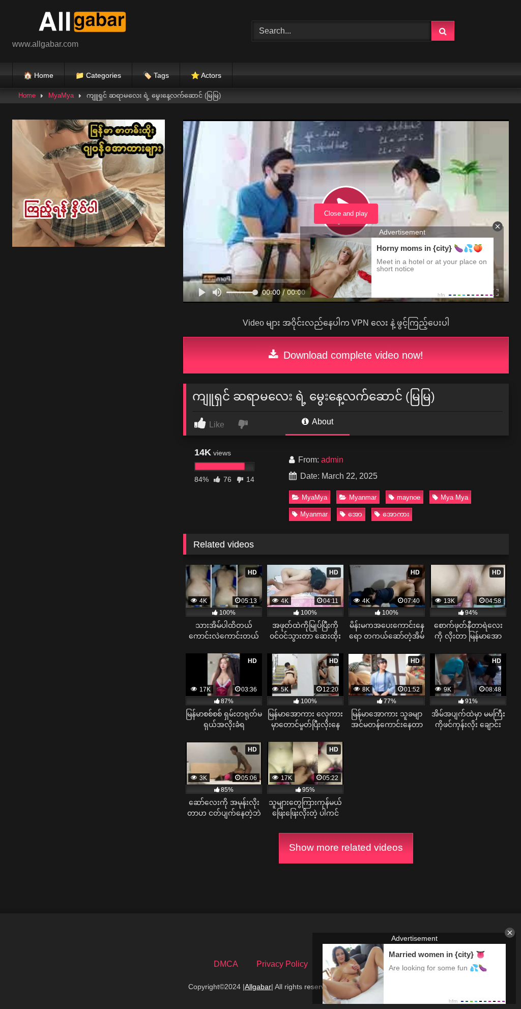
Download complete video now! (351, 355)
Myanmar (363, 497)
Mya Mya (454, 497)
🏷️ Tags (156, 75)
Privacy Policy (282, 964)
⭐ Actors (206, 75)
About (321, 421)
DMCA (226, 964)
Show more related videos (346, 847)
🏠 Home (38, 75)
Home (27, 95)
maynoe (408, 497)
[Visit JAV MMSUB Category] (88, 244)
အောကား (396, 514)
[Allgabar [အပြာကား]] (116, 23)
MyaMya (61, 95)
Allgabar (258, 987)
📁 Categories (98, 75)
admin (332, 459)
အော (355, 514)
